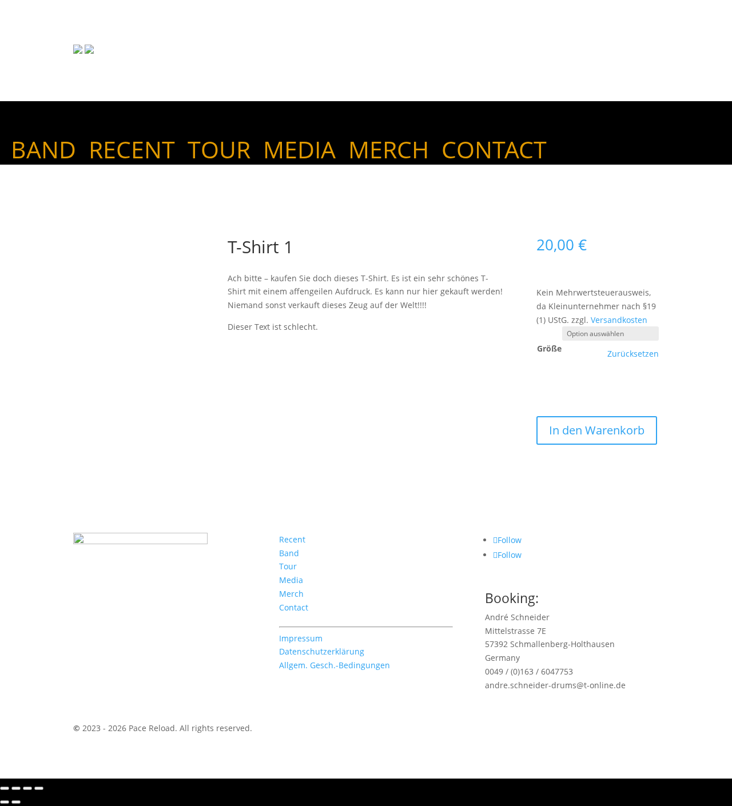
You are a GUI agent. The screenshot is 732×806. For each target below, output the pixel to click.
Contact (494, 151)
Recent (132, 151)
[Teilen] (27, 788)
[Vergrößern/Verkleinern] (4, 788)
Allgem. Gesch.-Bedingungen (334, 665)
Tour (219, 151)
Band (43, 151)
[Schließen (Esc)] (38, 788)
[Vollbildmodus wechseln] (16, 788)
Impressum (301, 638)
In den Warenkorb (597, 430)
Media (299, 151)
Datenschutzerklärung (321, 651)
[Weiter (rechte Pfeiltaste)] (16, 802)
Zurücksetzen (633, 354)
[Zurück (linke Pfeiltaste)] (4, 802)
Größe (549, 348)
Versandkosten (619, 319)
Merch (388, 151)
